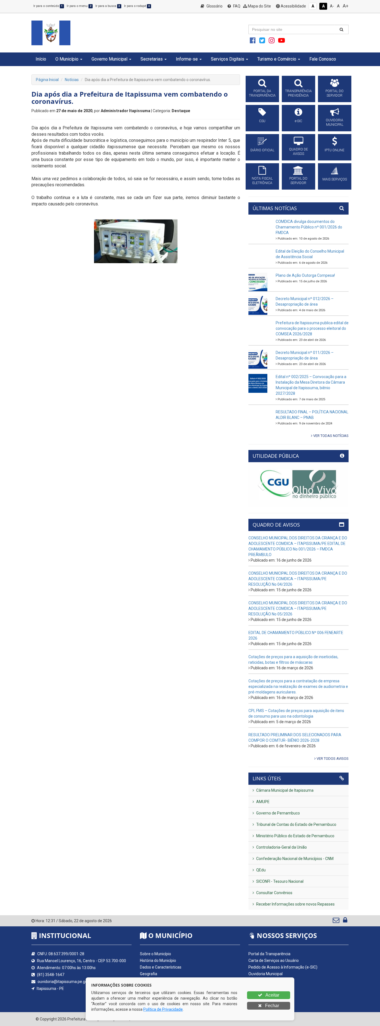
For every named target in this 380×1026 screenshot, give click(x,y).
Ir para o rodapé (137, 6)
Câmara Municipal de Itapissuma (284, 790)
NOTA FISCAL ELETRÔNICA (262, 181)
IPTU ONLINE (334, 150)
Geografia (148, 974)
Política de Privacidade (163, 1009)
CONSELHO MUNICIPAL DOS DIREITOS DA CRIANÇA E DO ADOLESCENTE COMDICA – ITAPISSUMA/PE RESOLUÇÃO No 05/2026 (297, 608)
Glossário (214, 6)
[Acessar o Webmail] (336, 921)
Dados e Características (160, 967)
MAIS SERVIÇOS (334, 179)
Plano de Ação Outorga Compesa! (305, 275)
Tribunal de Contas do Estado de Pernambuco (295, 824)
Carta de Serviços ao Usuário (273, 960)
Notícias (72, 79)
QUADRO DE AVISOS (298, 151)
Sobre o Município (155, 954)
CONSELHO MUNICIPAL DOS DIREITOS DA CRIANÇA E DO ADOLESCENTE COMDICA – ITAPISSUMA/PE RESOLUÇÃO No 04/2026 (297, 579)
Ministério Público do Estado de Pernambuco (294, 836)
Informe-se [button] (187, 59)
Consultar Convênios (273, 893)
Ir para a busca (107, 6)
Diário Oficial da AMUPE (269, 987)
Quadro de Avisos (263, 980)
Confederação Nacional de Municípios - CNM (294, 858)
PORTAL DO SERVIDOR (334, 93)
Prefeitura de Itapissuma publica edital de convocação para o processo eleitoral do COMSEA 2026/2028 (312, 328)
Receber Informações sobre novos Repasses (295, 904)
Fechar (271, 1005)
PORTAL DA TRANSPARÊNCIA (262, 93)
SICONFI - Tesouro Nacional (279, 881)
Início (41, 59)
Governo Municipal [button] (109, 59)
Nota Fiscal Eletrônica (267, 994)
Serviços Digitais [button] (227, 59)
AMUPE (262, 801)
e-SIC (298, 121)
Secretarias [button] (151, 59)
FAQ (236, 6)
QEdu (260, 870)
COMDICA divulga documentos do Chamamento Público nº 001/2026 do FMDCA (309, 227)
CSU (262, 121)
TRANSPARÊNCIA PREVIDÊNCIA (298, 93)
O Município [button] (66, 59)
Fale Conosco (322, 59)
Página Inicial (47, 79)
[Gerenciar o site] (345, 921)
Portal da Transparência (269, 954)
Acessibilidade (293, 6)
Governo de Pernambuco (277, 813)
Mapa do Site (259, 6)
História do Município (158, 960)
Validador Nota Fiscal (266, 1000)
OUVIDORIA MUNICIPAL (334, 122)
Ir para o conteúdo (48, 6)
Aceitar (272, 995)
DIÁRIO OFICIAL (262, 150)
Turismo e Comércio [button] (276, 59)
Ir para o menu (79, 6)
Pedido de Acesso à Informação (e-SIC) (282, 967)
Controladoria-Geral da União (281, 847)
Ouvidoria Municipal (265, 974)
